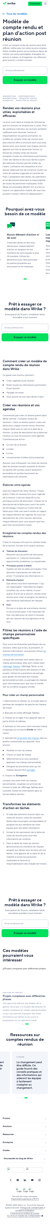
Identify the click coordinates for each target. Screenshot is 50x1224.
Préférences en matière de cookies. (25, 1213)
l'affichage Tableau (11, 666)
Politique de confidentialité (31, 1208)
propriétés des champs (28, 738)
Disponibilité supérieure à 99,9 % (25, 1199)
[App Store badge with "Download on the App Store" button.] (15, 1169)
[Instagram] (39, 1180)
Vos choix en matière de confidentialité (23, 1216)
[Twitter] (10, 1180)
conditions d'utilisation (24, 1210)
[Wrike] (10, 3)
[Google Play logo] (34, 1169)
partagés (31, 770)
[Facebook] (18, 1180)
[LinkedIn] (25, 1180)
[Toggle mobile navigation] (46, 4)
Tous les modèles (16, 13)
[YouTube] (32, 1180)
